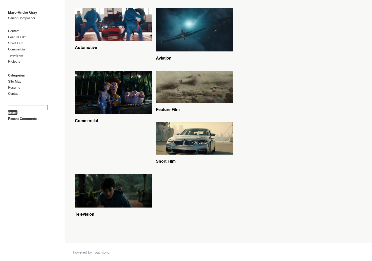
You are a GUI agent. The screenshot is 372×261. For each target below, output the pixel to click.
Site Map (14, 81)
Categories (16, 75)
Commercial (17, 49)
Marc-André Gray (22, 12)
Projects (14, 61)
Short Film (15, 43)
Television (15, 55)
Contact (13, 30)
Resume (14, 87)
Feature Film (17, 36)
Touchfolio (101, 252)
